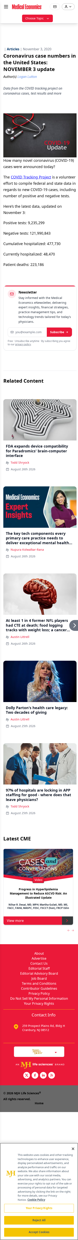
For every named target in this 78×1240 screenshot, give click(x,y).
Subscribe (57, 332)
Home (39, 1103)
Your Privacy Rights (39, 1003)
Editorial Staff (39, 968)
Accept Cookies (39, 1232)
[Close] (73, 1148)
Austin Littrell (20, 637)
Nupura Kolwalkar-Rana (27, 550)
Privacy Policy (39, 993)
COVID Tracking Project (31, 177)
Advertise (39, 958)
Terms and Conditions (39, 983)
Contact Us (39, 963)
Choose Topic (34, 18)
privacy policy (23, 344)
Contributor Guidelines (39, 988)
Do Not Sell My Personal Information (39, 998)
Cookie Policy (36, 1200)
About (39, 953)
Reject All (39, 1220)
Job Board (39, 978)
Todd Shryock (20, 462)
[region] (39, 1191)
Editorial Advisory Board (39, 973)
